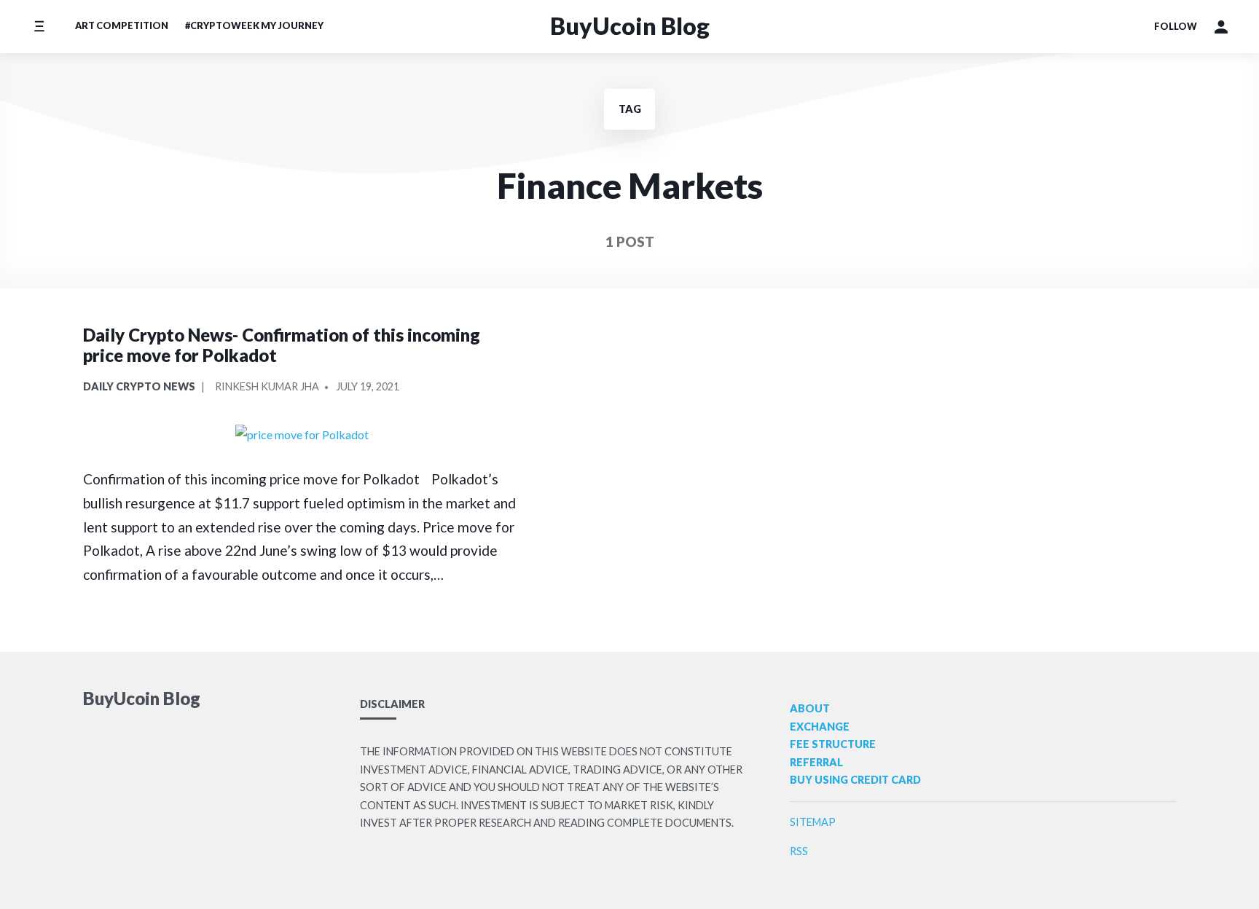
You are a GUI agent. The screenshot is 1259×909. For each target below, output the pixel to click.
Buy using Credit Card (855, 780)
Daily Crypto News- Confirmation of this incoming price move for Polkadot (281, 345)
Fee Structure (833, 744)
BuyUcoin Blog (630, 26)
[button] (1221, 27)
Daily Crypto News (139, 386)
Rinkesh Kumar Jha (267, 386)
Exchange (820, 726)
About (810, 708)
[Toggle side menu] (39, 26)
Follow (1175, 26)
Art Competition (121, 25)
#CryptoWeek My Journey (254, 25)
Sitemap (813, 822)
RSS (799, 851)
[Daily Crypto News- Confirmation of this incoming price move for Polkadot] (301, 434)
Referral (816, 762)
